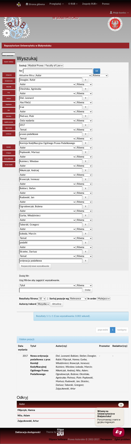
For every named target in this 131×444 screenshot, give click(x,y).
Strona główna (36, 4)
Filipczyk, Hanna (26, 410)
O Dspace (8, 153)
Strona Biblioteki (8, 159)
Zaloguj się (9, 75)
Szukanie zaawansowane (7, 55)
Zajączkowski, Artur (28, 421)
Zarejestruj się (8, 81)
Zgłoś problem (122, 439)
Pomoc (106, 4)
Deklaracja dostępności (27, 432)
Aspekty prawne (8, 122)
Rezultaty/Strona (28, 298)
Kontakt (9, 147)
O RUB (72, 4)
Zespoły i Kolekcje (8, 62)
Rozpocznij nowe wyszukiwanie (35, 266)
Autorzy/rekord (27, 304)
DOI (9, 110)
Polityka (9, 98)
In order (92, 298)
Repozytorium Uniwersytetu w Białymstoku (27, 46)
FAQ (9, 92)
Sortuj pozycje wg (59, 298)
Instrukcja (8, 116)
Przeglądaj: (56, 4)
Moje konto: (119, 13)
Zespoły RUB (89, 4)
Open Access (8, 128)
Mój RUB (8, 86)
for (20, 71)
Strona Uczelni (8, 164)
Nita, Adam (24, 415)
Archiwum (8, 134)
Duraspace (106, 439)
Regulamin (9, 104)
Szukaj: (23, 65)
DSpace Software (58, 439)
